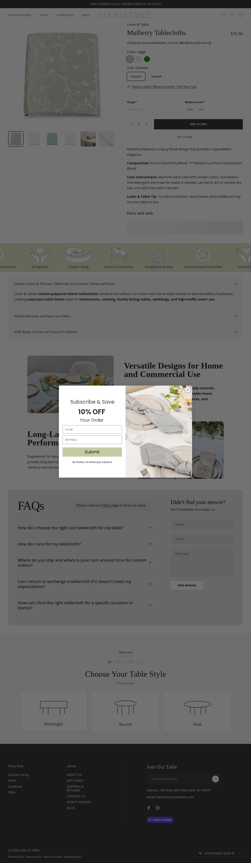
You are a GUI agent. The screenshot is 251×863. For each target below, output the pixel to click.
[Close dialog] (188, 390)
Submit (92, 452)
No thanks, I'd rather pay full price (92, 462)
